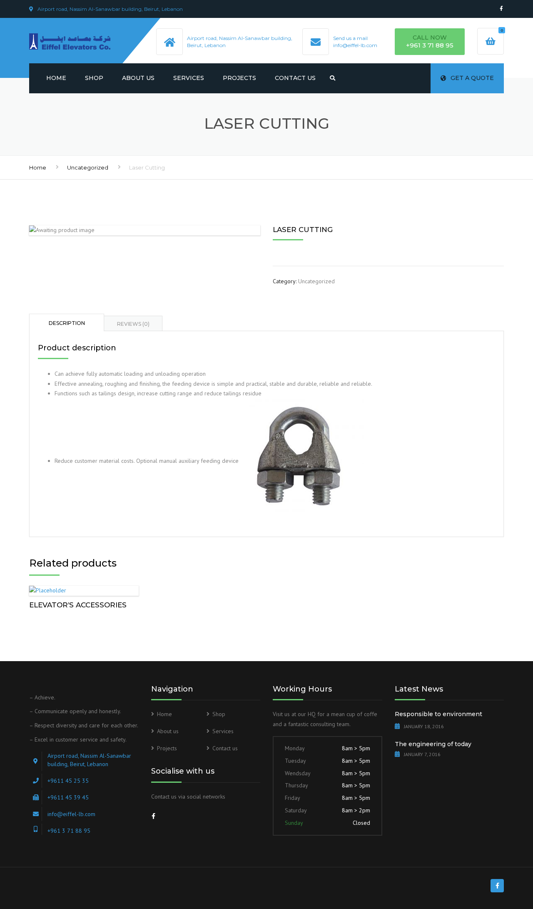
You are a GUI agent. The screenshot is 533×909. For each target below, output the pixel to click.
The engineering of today (433, 744)
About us (138, 78)
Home (56, 78)
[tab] (66, 322)
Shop (94, 78)
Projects (239, 78)
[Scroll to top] (489, 864)
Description (67, 323)
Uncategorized (87, 167)
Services (188, 78)
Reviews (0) (133, 324)
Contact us (295, 78)
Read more (83, 589)
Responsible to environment (438, 714)
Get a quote (472, 78)
